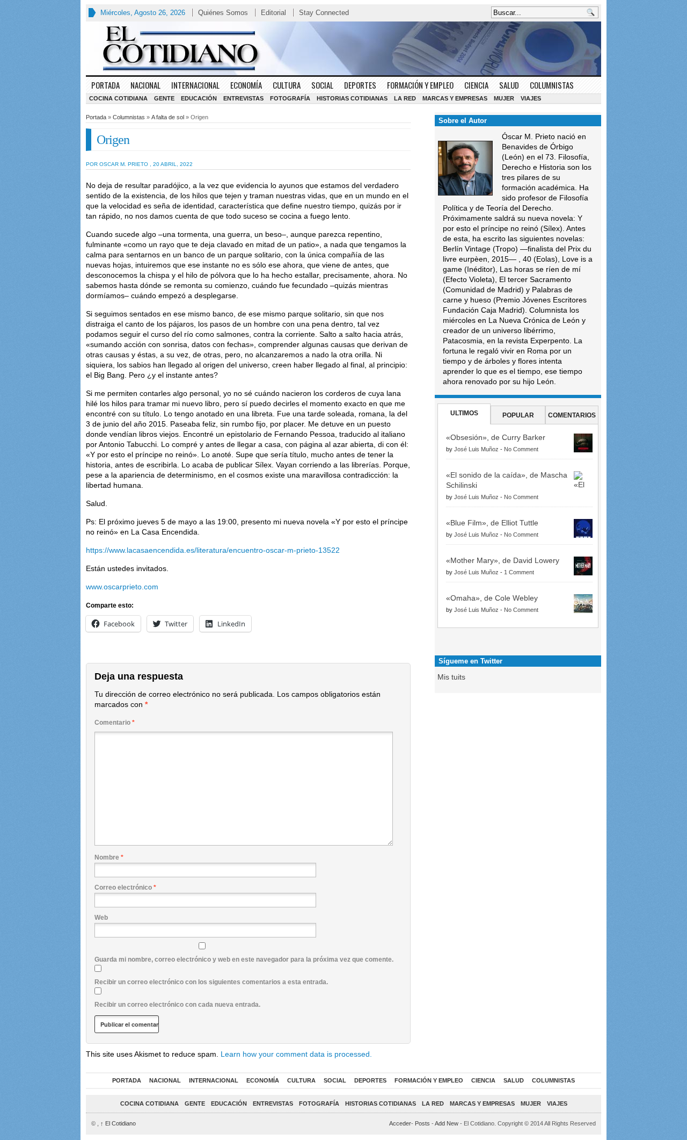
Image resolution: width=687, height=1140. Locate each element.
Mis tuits (451, 677)
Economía (246, 85)
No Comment (521, 449)
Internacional (195, 85)
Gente (164, 98)
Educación (199, 98)
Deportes (360, 85)
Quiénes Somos (223, 13)
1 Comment (519, 572)
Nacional (145, 85)
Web (101, 917)
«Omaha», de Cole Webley (492, 598)
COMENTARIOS (572, 415)
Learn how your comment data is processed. (296, 1054)
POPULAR (518, 415)
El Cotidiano (118, 1123)
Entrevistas (243, 98)
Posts (422, 1123)
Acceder (400, 1123)
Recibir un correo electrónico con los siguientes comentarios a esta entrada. (211, 982)
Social (322, 85)
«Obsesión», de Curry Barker (495, 437)
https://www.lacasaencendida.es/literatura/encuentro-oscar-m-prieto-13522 (213, 550)
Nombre (108, 857)
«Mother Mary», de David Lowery (502, 560)
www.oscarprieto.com (122, 586)
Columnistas (552, 85)
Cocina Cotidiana (118, 98)
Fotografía (290, 98)
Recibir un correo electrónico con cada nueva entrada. (177, 1004)
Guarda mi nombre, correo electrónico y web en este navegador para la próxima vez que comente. (243, 959)
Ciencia (476, 85)
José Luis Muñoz (476, 449)
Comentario (114, 722)
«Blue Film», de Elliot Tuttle (492, 522)
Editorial (273, 13)
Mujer (504, 98)
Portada (105, 85)
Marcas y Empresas (454, 98)
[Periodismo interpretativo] (343, 48)
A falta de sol (167, 117)
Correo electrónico (125, 887)
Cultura (287, 85)
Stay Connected (324, 13)
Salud (509, 85)
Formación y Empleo (420, 85)
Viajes (531, 98)
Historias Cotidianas (352, 98)
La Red (405, 98)
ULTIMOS (464, 413)
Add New (446, 1123)
